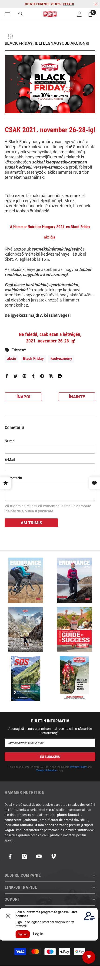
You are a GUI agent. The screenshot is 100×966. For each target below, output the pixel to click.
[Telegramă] (42, 375)
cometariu (13, 478)
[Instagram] (24, 856)
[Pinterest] (24, 375)
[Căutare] (20, 14)
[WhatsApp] (60, 375)
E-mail (10, 459)
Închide (96, 4)
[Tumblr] (33, 375)
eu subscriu (50, 757)
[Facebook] (7, 375)
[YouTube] (38, 856)
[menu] (7, 14)
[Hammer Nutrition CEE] (25, 580)
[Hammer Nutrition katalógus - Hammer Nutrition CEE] (25, 629)
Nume (10, 441)
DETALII (68, 4)
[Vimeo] (53, 856)
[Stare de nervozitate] (15, 375)
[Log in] (79, 14)
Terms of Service (46, 770)
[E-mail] (51, 375)
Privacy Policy (78, 766)
